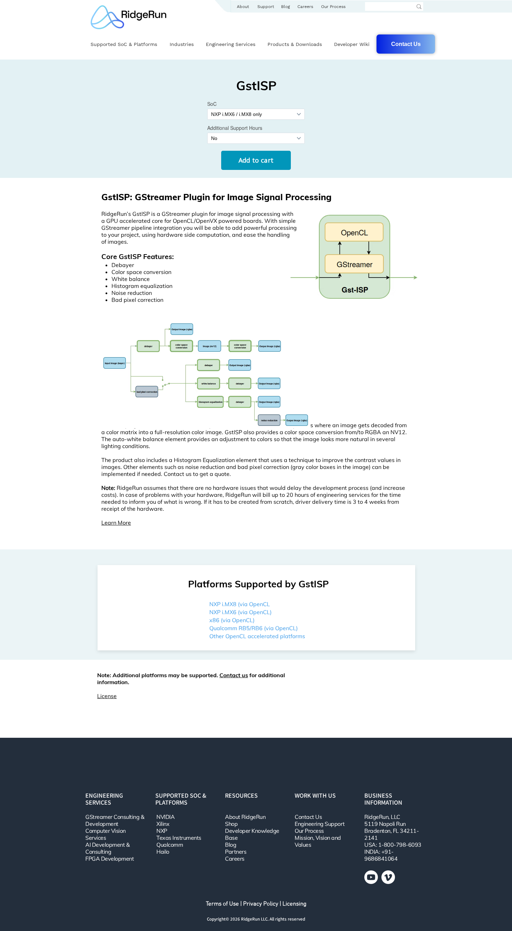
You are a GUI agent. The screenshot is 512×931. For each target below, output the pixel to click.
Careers (235, 858)
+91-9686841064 (380, 855)
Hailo (162, 851)
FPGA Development (109, 858)
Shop (231, 823)
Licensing (294, 904)
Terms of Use (222, 904)
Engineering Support (320, 823)
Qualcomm (169, 844)
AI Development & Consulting (107, 848)
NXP (161, 830)
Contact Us (308, 816)
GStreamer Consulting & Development (114, 820)
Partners (235, 851)
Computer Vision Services (105, 834)
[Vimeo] (388, 877)
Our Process (309, 830)
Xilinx (162, 823)
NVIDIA (165, 816)
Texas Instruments (178, 837)
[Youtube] (371, 877)
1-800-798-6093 (399, 844)
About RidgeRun (245, 816)
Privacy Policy (260, 904)
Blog (230, 844)
